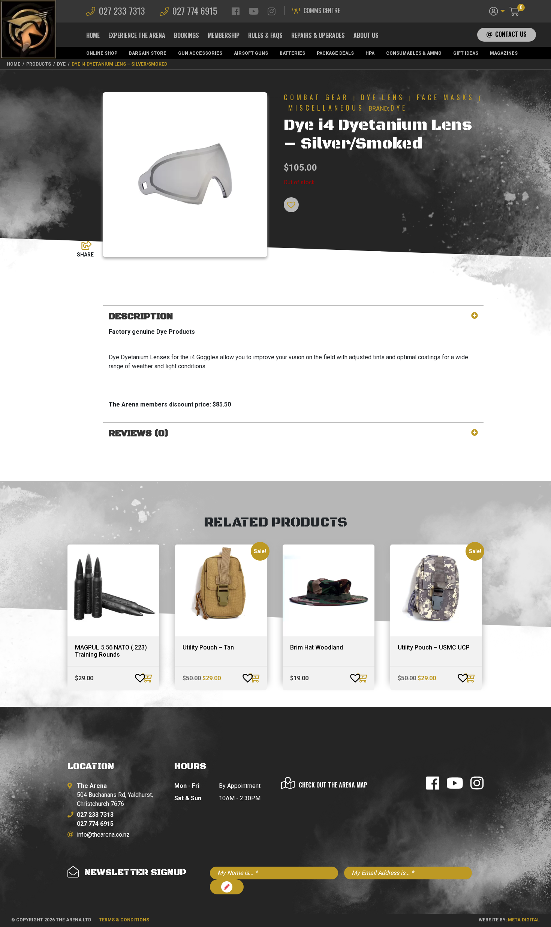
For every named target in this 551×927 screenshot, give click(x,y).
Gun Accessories (200, 53)
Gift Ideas (465, 53)
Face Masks (446, 97)
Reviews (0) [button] (139, 433)
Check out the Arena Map (333, 784)
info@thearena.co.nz (103, 834)
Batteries (292, 53)
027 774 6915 (194, 10)
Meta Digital (524, 919)
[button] (497, 10)
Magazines (504, 53)
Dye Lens (383, 97)
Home (93, 35)
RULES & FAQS (265, 35)
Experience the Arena (136, 35)
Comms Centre (322, 10)
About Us (366, 35)
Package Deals (335, 53)
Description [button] (141, 316)
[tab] (293, 316)
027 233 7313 (122, 10)
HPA (369, 53)
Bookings (186, 35)
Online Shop (101, 53)
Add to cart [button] (147, 678)
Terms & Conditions (124, 919)
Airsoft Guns (251, 53)
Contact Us (511, 34)
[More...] (83, 243)
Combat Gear (316, 97)
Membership (224, 35)
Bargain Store (147, 53)
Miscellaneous (326, 107)
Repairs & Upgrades (318, 35)
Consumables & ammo (414, 53)
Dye (399, 107)
